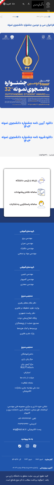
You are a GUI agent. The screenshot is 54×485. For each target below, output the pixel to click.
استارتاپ (27, 372)
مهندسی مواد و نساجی (27, 253)
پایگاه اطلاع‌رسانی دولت (27, 318)
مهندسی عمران (27, 243)
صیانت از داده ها (27, 377)
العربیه (8, 4)
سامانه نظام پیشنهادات (25, 192)
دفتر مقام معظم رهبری (27, 303)
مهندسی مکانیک (27, 248)
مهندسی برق (27, 238)
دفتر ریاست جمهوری (27, 313)
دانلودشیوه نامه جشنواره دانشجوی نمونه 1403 (27, 139)
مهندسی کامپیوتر (27, 279)
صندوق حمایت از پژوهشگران (27, 323)
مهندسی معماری (27, 284)
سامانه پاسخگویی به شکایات (23, 204)
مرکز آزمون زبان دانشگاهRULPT (27, 366)
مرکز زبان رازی (27, 359)
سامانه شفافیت (27, 383)
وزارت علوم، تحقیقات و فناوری (27, 308)
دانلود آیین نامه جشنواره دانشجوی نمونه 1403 (27, 125)
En (13, 4)
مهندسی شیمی (27, 274)
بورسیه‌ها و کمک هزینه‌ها (27, 328)
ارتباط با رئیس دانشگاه (26, 180)
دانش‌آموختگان (27, 354)
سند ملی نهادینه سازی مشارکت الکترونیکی (27, 389)
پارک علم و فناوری (27, 333)
